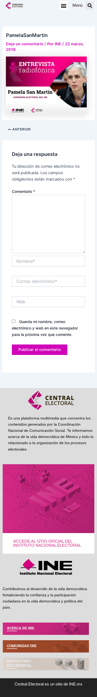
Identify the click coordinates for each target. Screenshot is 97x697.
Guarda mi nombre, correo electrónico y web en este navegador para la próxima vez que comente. (45, 328)
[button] (63, 5)
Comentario (23, 191)
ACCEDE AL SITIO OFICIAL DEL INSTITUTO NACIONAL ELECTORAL (47, 543)
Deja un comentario (24, 44)
